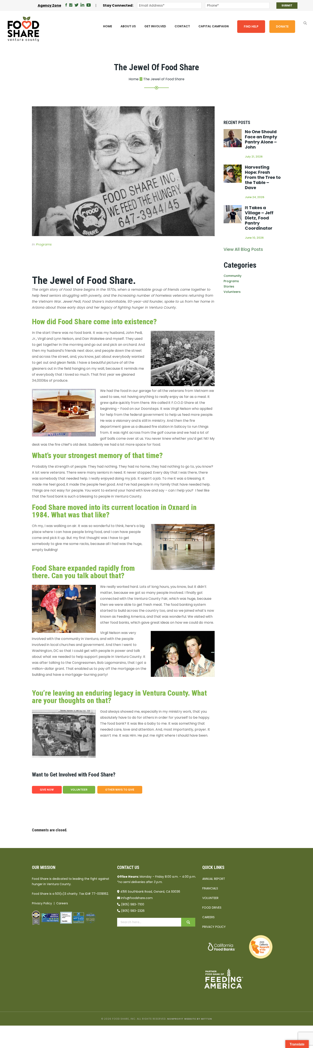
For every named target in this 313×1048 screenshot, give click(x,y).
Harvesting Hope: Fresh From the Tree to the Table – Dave (263, 177)
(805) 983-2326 (133, 911)
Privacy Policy (42, 903)
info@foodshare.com (137, 898)
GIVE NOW (47, 789)
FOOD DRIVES (211, 907)
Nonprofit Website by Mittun (189, 1018)
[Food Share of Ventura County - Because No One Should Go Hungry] (23, 29)
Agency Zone (49, 5)
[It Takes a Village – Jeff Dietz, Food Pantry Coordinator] (233, 214)
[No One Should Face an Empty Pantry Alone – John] (233, 138)
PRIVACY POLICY (214, 927)
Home (107, 26)
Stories (229, 286)
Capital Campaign (213, 26)
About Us (128, 26)
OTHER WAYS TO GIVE (119, 789)
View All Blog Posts (243, 249)
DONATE (282, 26)
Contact (182, 26)
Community (232, 276)
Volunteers (232, 292)
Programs (44, 244)
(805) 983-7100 (132, 904)
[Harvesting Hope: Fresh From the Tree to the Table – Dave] (233, 174)
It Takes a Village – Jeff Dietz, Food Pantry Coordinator (259, 218)
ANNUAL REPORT (213, 879)
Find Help (251, 26)
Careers (62, 903)
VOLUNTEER (79, 789)
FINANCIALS (210, 888)
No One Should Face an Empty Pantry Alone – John (261, 139)
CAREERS (208, 917)
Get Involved (155, 26)
